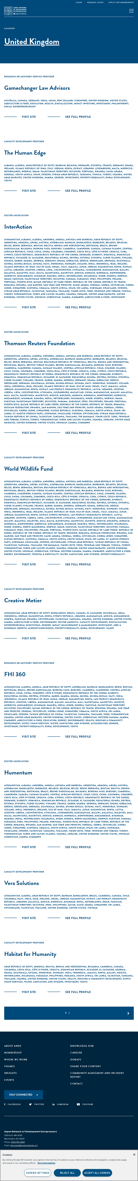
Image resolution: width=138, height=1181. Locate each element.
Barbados (99, 242)
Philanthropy (120, 103)
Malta (115, 168)
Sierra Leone (27, 410)
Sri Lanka (83, 288)
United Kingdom (99, 100)
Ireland (9, 168)
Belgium (72, 165)
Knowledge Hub (82, 1046)
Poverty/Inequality (92, 177)
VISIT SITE (29, 117)
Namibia (52, 275)
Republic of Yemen (113, 282)
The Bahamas (86, 416)
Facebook (14, 1104)
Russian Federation (16, 407)
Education (36, 103)
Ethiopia (96, 165)
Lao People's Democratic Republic (70, 389)
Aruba (34, 242)
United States (118, 100)
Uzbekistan (54, 297)
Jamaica (73, 266)
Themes (9, 1066)
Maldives (22, 272)
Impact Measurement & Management (74, 625)
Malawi (124, 269)
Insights (10, 1073)
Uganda (117, 174)
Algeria (20, 165)
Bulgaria (26, 248)
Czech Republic (23, 254)
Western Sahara (71, 551)
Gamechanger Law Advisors (37, 87)
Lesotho (30, 269)
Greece (84, 260)
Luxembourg (103, 168)
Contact (76, 1083)
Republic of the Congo (87, 282)
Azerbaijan (57, 242)
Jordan (58, 168)
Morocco (126, 168)
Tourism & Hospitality (45, 554)
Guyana (37, 263)
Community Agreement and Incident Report (97, 1075)
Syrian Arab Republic (65, 174)
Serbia (105, 285)
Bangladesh (83, 242)
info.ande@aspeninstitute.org (24, 1145)
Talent (110, 628)
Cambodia (69, 248)
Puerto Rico (24, 282)
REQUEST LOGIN (95, 2)
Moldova (65, 395)
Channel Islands (115, 368)
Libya (49, 269)
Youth (8, 180)
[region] (69, 1165)
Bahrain (61, 165)
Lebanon (88, 168)
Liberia (41, 269)
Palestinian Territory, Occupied (61, 171)
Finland (127, 257)
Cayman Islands (111, 248)
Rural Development (118, 177)
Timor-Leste (78, 291)
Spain (36, 174)
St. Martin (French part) (28, 413)
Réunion (72, 533)
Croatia (114, 251)
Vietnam (55, 551)
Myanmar (40, 275)
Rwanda (100, 171)
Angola (60, 239)
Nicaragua (90, 275)
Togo (90, 291)
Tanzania (85, 174)
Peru (93, 279)
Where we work (15, 1059)
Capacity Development (93, 622)
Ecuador (21, 257)
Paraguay (83, 279)
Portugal (88, 171)
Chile (38, 251)
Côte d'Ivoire (100, 251)
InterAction (18, 226)
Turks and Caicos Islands (49, 294)
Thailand (64, 291)
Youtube (87, 1104)
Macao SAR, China (81, 392)
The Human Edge (25, 152)
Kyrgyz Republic (59, 514)
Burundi (56, 248)
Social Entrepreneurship (20, 106)
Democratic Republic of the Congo (56, 254)
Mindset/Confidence (41, 628)
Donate (75, 1059)
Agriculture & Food (16, 103)
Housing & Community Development (99, 978)
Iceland (82, 263)
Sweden (46, 174)
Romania (9, 285)
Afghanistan (12, 239)
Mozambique (25, 275)
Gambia (28, 260)
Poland (117, 279)
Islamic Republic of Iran (30, 168)
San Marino (35, 285)
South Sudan (75, 539)
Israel (56, 266)
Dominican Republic (29, 377)
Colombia (57, 251)
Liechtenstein (62, 269)
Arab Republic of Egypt (40, 165)
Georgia (39, 260)
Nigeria (111, 275)
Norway (26, 171)
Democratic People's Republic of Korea (28, 374)
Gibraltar (72, 260)
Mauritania (52, 272)
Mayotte (90, 520)
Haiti (46, 263)
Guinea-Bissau (23, 263)
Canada (22, 100)
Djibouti (97, 254)
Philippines (104, 279)
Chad (30, 251)
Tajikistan (38, 291)
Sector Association (16, 215)
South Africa (23, 174)
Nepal (61, 275)
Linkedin (62, 1104)
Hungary (70, 263)
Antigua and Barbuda (79, 239)
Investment (103, 103)
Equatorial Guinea (56, 257)
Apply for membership (121, 2)
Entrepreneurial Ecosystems (22, 625)
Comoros (70, 251)
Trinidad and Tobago (107, 291)
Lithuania (78, 269)
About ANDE (12, 1046)
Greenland (96, 260)
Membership (13, 1052)
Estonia (85, 257)
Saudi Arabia (114, 171)
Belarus (111, 242)
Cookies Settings (37, 1172)
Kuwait (77, 168)
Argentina (10, 242)
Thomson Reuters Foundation (39, 343)
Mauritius (67, 272)
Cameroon (83, 248)
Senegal (9, 174)
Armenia (23, 242)
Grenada (110, 260)
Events (9, 1080)
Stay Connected (20, 1095)
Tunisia (96, 174)
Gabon (18, 260)
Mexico (79, 272)
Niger (102, 275)
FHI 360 (15, 674)
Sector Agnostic (68, 622)
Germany (34, 100)
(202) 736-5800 (18, 1142)
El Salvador (36, 257)
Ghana (129, 165)
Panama (71, 279)
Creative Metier (23, 600)
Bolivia (48, 245)
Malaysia (9, 272)
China (46, 251)
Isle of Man (43, 266)
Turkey (107, 174)
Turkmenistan (22, 294)
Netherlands (12, 171)
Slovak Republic (61, 410)
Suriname (96, 288)
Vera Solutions (21, 882)
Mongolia (102, 272)
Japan (52, 100)
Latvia (8, 269)
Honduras (57, 263)
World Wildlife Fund (28, 468)
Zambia (49, 177)
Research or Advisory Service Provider (29, 76)
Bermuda (26, 245)
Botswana (92, 245)
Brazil (104, 245)
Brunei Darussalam (68, 365)
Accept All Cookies (97, 1172)
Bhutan (38, 245)
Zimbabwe (78, 297)
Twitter (39, 1104)
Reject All (67, 1172)
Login (79, 2)
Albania (9, 165)
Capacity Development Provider (24, 141)
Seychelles (117, 285)
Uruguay (40, 297)
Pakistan (17, 279)
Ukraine (82, 294)
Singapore (80, 100)
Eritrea (74, 257)
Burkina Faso (41, 248)
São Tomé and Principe (57, 285)
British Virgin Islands (41, 365)
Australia (10, 100)
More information (46, 1163)
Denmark (84, 165)
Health (49, 103)
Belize (8, 245)
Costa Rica (83, 251)
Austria (44, 242)
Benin (16, 245)
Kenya (68, 168)
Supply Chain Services (35, 723)
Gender (59, 177)
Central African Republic (80, 368)
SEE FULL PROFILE (78, 117)
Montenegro (118, 272)
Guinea (8, 263)
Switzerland (91, 413)
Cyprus (8, 254)
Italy (50, 168)
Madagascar (110, 269)
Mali (32, 272)
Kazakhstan (105, 266)
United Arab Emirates (102, 294)
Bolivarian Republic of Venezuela (65, 362)
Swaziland (109, 288)
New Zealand (65, 100)
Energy (8, 554)
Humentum (18, 772)
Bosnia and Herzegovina (69, 245)
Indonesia (102, 263)
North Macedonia (34, 527)
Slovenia (32, 288)
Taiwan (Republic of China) (21, 416)
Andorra (48, 239)
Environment (22, 554)
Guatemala (123, 260)
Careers (76, 1052)
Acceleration (99, 723)
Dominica (109, 254)
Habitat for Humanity (30, 953)
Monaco (90, 272)
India (44, 100)
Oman (35, 171)
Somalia (44, 288)
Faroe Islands (112, 257)
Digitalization (64, 103)
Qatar (37, 282)
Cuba (123, 251)
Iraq (113, 263)
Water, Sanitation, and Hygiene (79, 554)
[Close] (134, 1154)
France (107, 165)
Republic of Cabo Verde (57, 282)
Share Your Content (85, 1066)
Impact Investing (84, 103)
